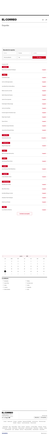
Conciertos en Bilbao (34, 426)
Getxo (4, 150)
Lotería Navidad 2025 (8, 429)
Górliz (4, 158)
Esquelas (5, 25)
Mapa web (19, 422)
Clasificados (41, 428)
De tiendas (23, 426)
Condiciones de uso (35, 421)
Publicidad (14, 422)
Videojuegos (40, 426)
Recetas (19, 426)
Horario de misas (14, 428)
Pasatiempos (28, 426)
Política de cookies (33, 422)
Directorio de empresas (28, 428)
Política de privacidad (42, 421)
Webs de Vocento (43, 433)
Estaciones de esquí (21, 428)
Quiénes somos (10, 421)
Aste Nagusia (17, 429)
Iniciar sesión (43, 20)
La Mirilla (45, 428)
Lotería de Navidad (35, 429)
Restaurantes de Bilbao (28, 429)
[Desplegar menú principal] (46, 20)
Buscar (40, 57)
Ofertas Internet (36, 428)
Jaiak (13, 429)
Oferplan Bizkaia (5, 426)
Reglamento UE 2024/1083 (27, 421)
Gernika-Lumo (6, 142)
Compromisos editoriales (25, 422)
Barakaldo (5, 67)
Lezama (4, 166)
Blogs (10, 426)
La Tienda (9, 428)
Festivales (44, 426)
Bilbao (4, 74)
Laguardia (5, 173)
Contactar (5, 421)
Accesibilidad (20, 421)
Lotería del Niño (41, 429)
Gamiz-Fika (5, 135)
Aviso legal (15, 421)
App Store (37, 417)
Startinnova (21, 429)
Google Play (44, 417)
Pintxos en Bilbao (14, 426)
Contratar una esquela (24, 213)
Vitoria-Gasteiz (6, 181)
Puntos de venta (4, 428)
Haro (4, 207)
